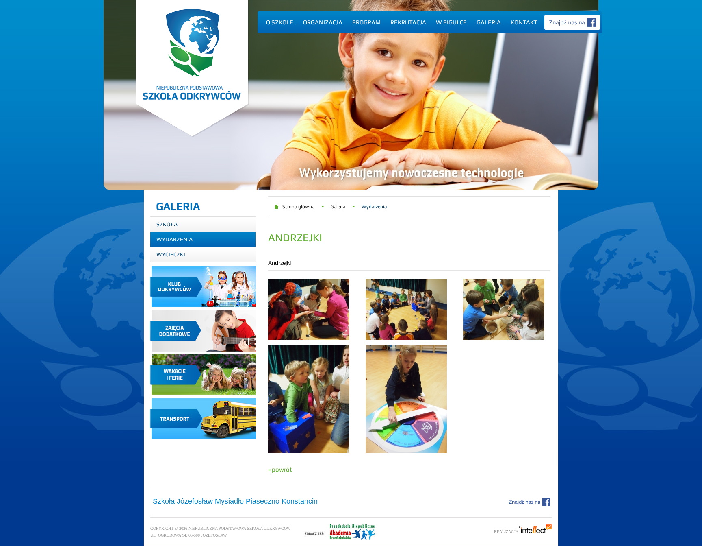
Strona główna (298, 207)
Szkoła (167, 224)
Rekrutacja (408, 22)
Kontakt (524, 22)
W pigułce (451, 22)
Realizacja (506, 531)
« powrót (280, 469)
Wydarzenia (174, 239)
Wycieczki (170, 254)
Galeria (489, 22)
